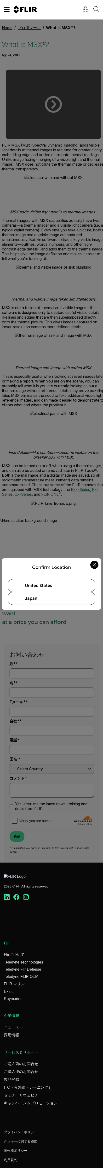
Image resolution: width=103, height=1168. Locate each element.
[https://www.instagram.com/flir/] (26, 897)
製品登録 (11, 1079)
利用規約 (10, 1160)
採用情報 (11, 1035)
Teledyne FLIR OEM (21, 976)
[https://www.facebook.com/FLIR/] (16, 897)
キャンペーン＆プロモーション (30, 1103)
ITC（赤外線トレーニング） (28, 1087)
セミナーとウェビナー (23, 1095)
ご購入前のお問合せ (21, 1064)
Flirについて (14, 955)
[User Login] (82, 9)
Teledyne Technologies (23, 962)
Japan (31, 598)
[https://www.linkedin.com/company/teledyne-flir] (7, 897)
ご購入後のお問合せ (21, 1072)
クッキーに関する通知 (20, 1141)
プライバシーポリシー (20, 1132)
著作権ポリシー (15, 1151)
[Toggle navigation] (7, 9)
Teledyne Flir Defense (22, 969)
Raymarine (13, 999)
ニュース (11, 1027)
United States (38, 585)
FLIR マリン (14, 984)
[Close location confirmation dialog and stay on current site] (94, 565)
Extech (10, 991)
